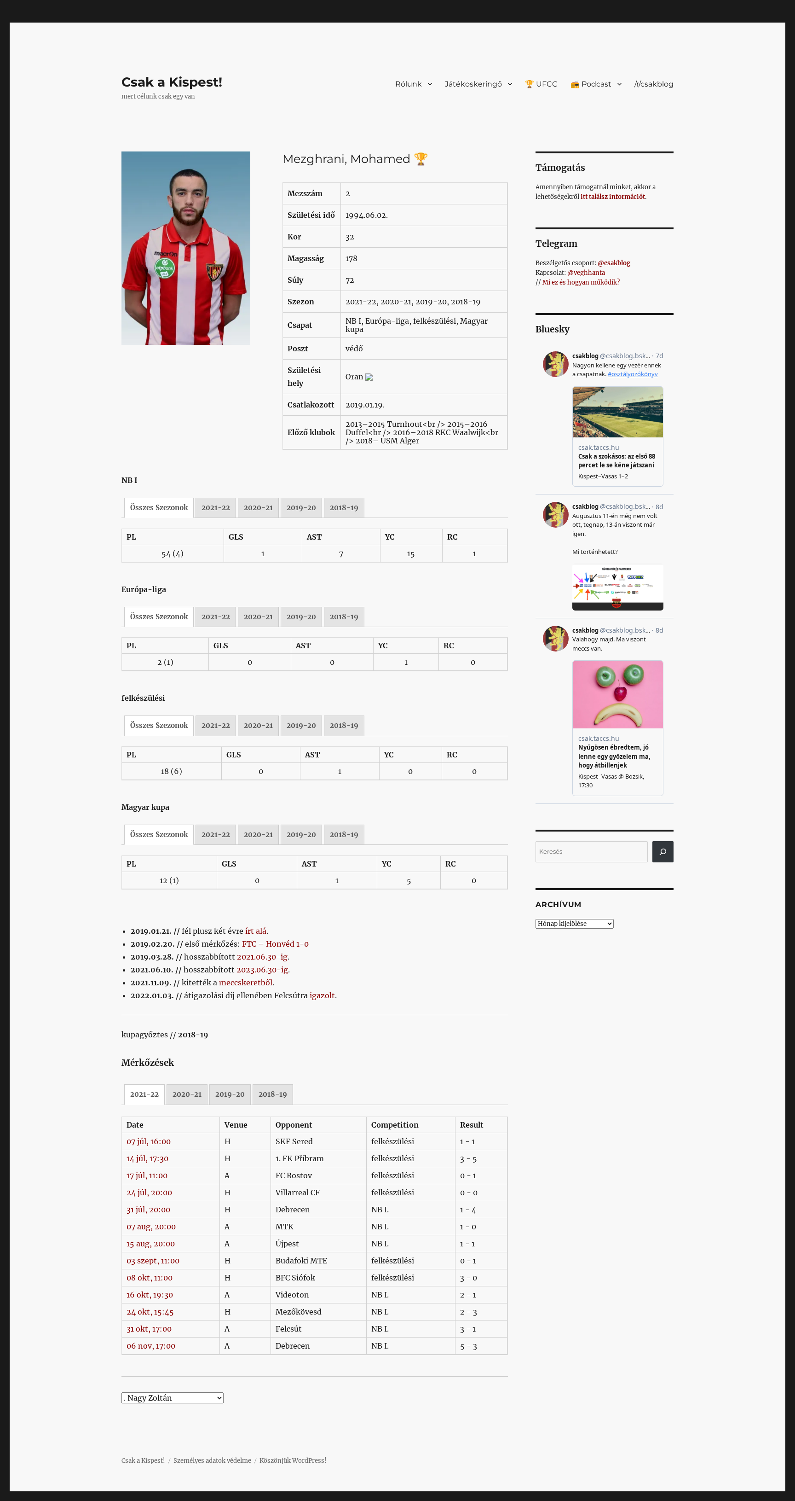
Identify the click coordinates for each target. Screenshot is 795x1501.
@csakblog (614, 263)
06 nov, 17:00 (151, 1345)
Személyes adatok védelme (212, 1461)
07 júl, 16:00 (149, 1141)
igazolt (322, 995)
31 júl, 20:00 (148, 1209)
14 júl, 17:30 (147, 1158)
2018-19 (344, 507)
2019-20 (301, 507)
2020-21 (258, 507)
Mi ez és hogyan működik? (581, 282)
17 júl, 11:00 (147, 1175)
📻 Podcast (590, 84)
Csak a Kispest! (171, 82)
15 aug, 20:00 (151, 1243)
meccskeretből (245, 982)
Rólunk (408, 84)
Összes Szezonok (159, 507)
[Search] (663, 851)
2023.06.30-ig (262, 969)
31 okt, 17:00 (149, 1328)
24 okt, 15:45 (150, 1311)
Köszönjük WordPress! (293, 1461)
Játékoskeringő (473, 84)
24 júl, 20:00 (149, 1192)
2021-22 (216, 507)
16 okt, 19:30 (150, 1294)
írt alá (255, 931)
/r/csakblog (654, 84)
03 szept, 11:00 (153, 1260)
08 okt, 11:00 (150, 1277)
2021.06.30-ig (262, 956)
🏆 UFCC (541, 84)
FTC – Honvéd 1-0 (275, 943)
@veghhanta (586, 273)
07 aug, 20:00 (151, 1226)
